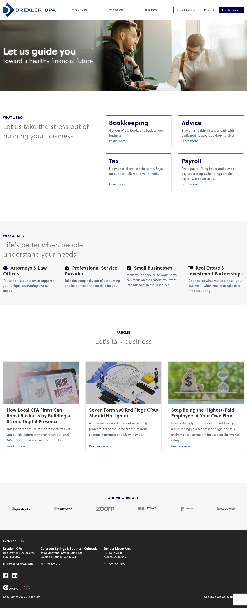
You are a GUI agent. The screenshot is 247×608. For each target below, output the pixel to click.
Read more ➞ (41, 446)
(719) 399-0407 (53, 564)
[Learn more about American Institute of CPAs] (10, 587)
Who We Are (116, 10)
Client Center (186, 10)
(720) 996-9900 (116, 564)
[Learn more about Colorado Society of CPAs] (26, 587)
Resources (150, 10)
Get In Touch (231, 10)
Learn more (132, 140)
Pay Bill (209, 10)
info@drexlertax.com (20, 564)
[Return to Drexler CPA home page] (29, 10)
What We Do (79, 10)
